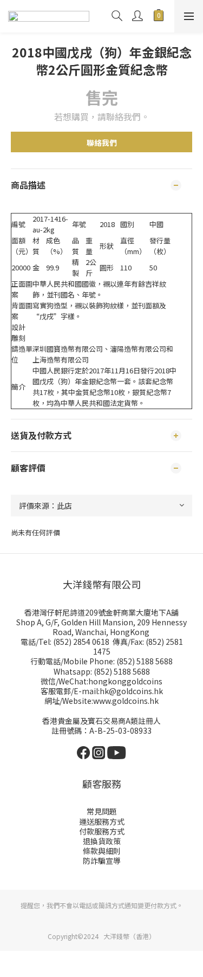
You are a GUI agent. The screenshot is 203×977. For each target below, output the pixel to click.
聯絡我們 (102, 142)
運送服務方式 (102, 821)
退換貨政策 (102, 841)
